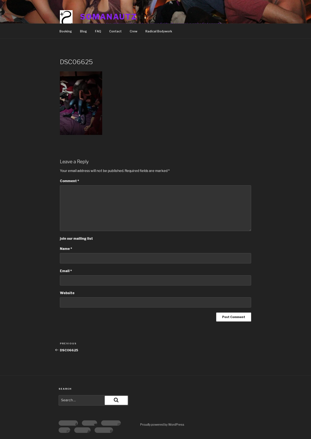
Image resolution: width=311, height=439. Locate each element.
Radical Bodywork (158, 31)
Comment (69, 181)
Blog (83, 31)
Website (67, 293)
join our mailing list (76, 239)
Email (66, 271)
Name (66, 249)
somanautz (108, 16)
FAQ (98, 31)
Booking (65, 31)
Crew (133, 31)
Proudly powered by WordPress (162, 424)
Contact (115, 31)
